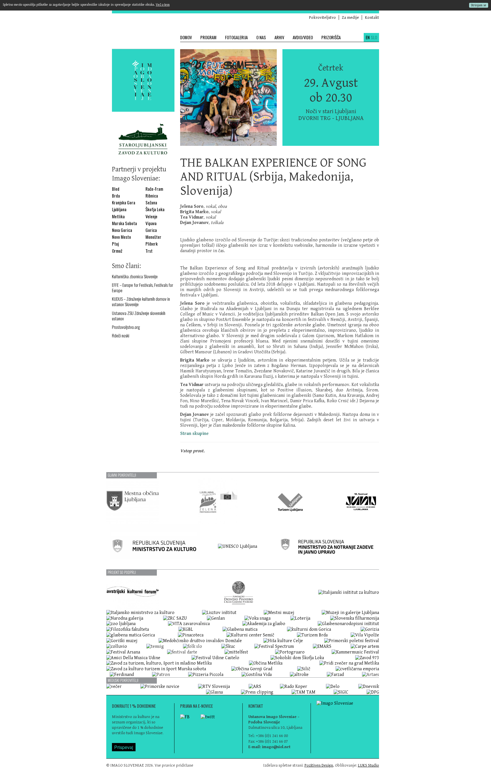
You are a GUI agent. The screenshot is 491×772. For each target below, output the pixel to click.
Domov (186, 37)
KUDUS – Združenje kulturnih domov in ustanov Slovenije (141, 301)
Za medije (350, 17)
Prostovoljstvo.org (126, 327)
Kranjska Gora (123, 202)
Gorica (151, 230)
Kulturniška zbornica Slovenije (135, 276)
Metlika (118, 216)
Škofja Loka (155, 209)
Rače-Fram (154, 189)
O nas (261, 37)
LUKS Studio (368, 765)
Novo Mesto (121, 237)
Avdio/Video (303, 37)
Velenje (151, 216)
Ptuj (115, 243)
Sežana (151, 202)
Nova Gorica (122, 230)
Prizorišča (331, 37)
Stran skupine (194, 433)
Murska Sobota (124, 223)
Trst (149, 251)
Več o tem (163, 5)
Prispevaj (123, 747)
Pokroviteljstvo (322, 17)
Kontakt (372, 17)
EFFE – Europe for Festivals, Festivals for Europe (142, 287)
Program (208, 37)
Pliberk (151, 243)
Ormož (117, 251)
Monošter (153, 237)
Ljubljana (119, 209)
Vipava (151, 223)
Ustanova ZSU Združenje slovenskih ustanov (138, 315)
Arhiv (279, 37)
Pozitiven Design (318, 765)
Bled (115, 189)
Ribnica (151, 195)
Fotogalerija (236, 37)
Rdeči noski (120, 335)
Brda (116, 195)
